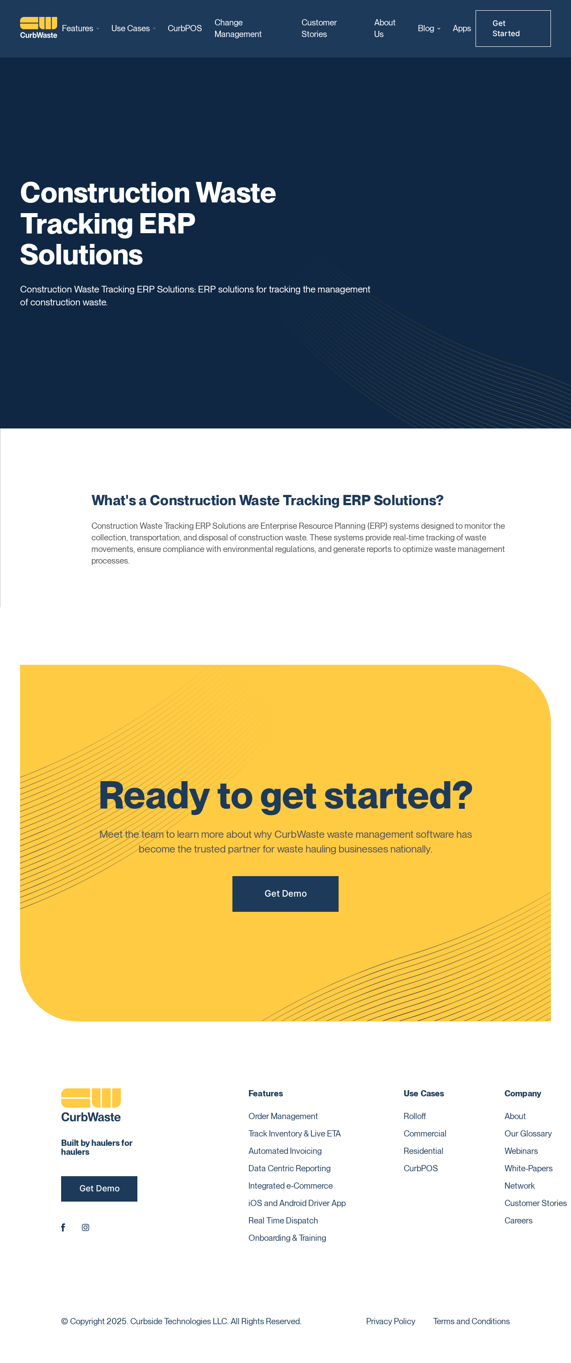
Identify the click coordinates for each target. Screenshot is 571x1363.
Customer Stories (319, 28)
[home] (39, 28)
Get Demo (286, 893)
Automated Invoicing (285, 1151)
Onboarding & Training (287, 1238)
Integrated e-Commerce (290, 1185)
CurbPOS (185, 28)
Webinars (521, 1151)
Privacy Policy (390, 1321)
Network (520, 1185)
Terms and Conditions (471, 1321)
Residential (423, 1151)
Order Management (283, 1116)
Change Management (238, 28)
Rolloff (415, 1116)
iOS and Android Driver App (297, 1203)
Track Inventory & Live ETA (294, 1133)
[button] (80, 28)
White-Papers (529, 1168)
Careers (519, 1220)
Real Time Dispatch (283, 1220)
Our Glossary (528, 1133)
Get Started (506, 28)
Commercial (425, 1133)
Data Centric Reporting (289, 1168)
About (515, 1116)
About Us (385, 28)
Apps (462, 28)
